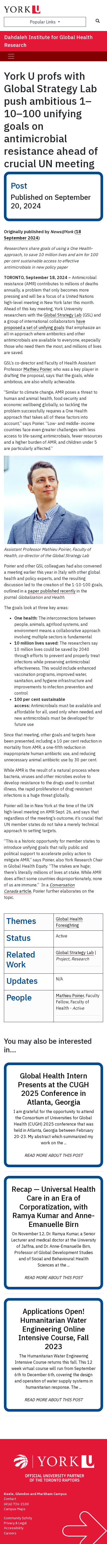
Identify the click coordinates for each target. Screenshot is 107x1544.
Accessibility (13, 1528)
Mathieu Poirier (37, 369)
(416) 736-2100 (16, 1504)
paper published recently (52, 591)
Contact (10, 1499)
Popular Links (43, 21)
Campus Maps (14, 1509)
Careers (10, 1533)
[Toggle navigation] (11, 56)
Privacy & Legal (15, 1523)
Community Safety (18, 1518)
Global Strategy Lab (63, 315)
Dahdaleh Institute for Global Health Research (48, 41)
